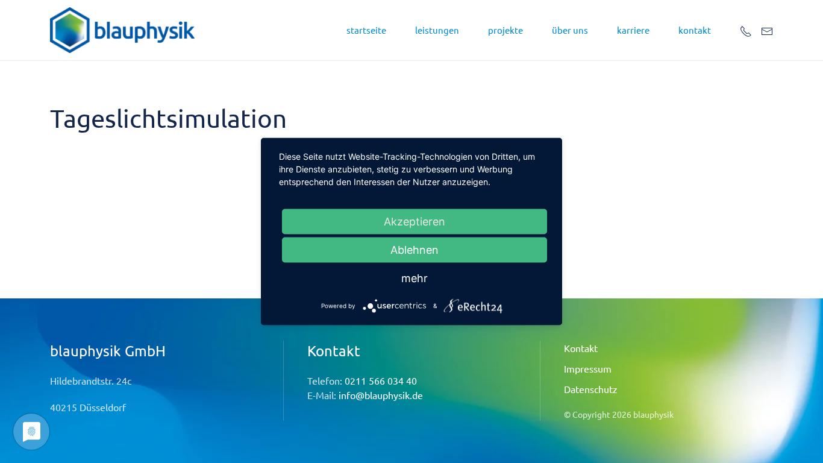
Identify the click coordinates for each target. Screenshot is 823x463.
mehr (414, 278)
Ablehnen (414, 250)
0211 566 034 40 (381, 380)
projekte (505, 30)
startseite (366, 30)
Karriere (633, 30)
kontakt (694, 30)
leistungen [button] (437, 30)
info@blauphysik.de (381, 395)
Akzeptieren (414, 221)
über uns (570, 30)
